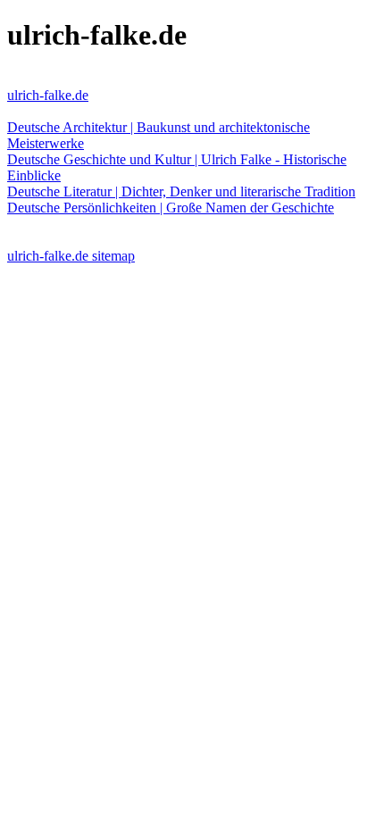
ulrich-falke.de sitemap (71, 255)
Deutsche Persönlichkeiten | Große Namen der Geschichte (170, 207)
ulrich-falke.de (47, 95)
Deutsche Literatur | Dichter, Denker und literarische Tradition (181, 191)
